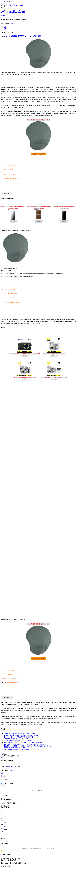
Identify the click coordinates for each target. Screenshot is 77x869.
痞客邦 (9, 766)
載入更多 (3, 776)
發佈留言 (3, 785)
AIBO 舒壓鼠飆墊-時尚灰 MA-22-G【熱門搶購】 (23, 36)
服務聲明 (53, 848)
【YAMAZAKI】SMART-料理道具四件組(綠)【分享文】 (18, 737)
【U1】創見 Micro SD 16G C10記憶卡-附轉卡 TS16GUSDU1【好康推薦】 (23, 742)
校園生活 (12, 770)
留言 (12, 766)
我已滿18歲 (3, 866)
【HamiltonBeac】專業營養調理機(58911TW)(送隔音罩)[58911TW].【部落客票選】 (25, 744)
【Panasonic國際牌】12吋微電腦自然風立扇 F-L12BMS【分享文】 (21, 735)
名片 (5, 29)
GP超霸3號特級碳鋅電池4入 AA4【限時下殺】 (16, 738)
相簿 (5, 26)
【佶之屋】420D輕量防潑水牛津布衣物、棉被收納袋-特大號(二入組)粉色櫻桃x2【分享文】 (28, 746)
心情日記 (13, 23)
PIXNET (27, 848)
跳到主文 (3, 15)
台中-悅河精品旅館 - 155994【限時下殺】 (14, 747)
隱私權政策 (47, 848)
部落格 (5, 28)
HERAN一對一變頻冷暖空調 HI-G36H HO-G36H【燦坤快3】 (20, 733)
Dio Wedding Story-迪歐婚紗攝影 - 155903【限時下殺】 (18, 740)
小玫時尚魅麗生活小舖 (13, 11)
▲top (2, 773)
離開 (9, 866)
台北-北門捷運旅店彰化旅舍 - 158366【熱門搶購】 (17, 749)
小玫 (2, 757)
